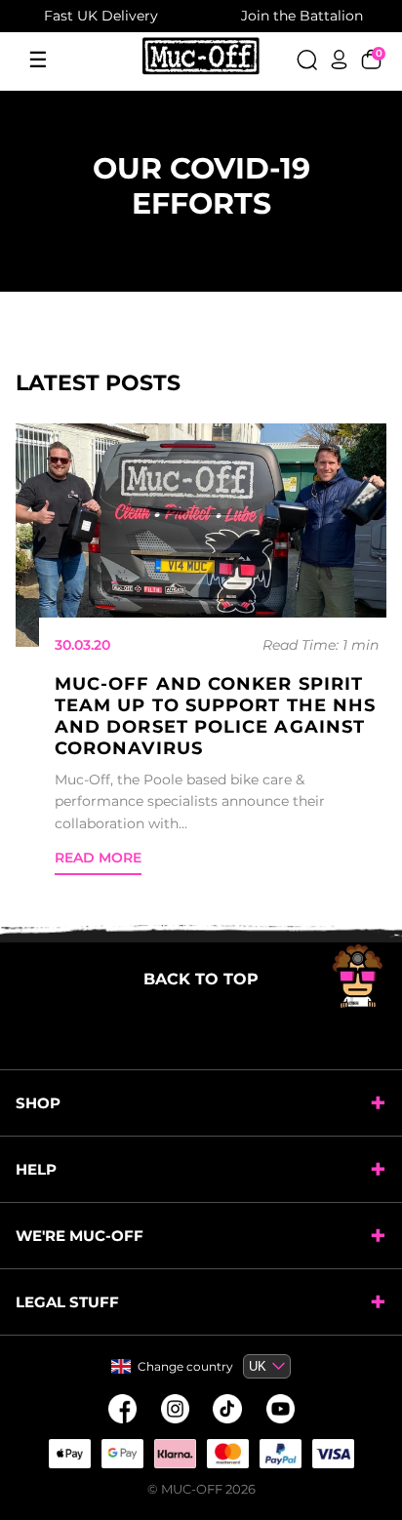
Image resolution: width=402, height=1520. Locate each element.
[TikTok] (227, 1408)
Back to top (201, 979)
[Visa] (332, 1453)
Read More (98, 857)
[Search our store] (307, 59)
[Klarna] (174, 1453)
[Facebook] (122, 1408)
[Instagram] (174, 1408)
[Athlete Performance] (227, 1453)
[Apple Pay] (69, 1453)
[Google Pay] (122, 1453)
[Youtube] (280, 1408)
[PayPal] (280, 1453)
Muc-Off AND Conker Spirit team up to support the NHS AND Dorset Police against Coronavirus (215, 716)
